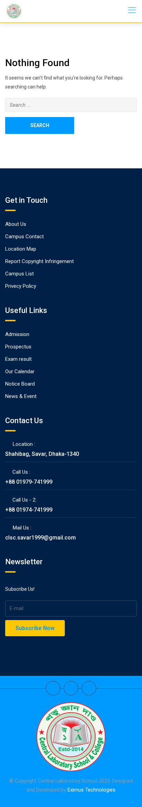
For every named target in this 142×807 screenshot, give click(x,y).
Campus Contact (24, 236)
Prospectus (18, 347)
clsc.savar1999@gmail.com (40, 537)
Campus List (19, 274)
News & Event (21, 396)
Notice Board (20, 384)
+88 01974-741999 (28, 509)
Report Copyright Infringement (39, 261)
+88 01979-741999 (28, 482)
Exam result (18, 359)
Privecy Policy (20, 286)
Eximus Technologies (91, 790)
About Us (15, 224)
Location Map (20, 249)
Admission (17, 334)
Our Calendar (19, 371)
